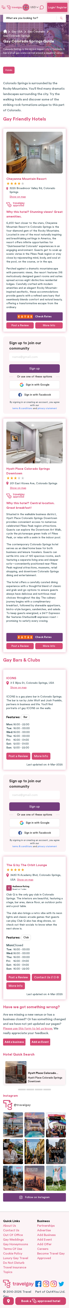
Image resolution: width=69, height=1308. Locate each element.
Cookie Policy (12, 1253)
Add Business (46, 1235)
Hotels (8, 70)
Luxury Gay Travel (15, 1258)
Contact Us (42, 977)
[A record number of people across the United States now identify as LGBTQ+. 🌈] (56, 1124)
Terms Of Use (12, 1248)
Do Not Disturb (13, 1262)
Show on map (18, 196)
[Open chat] (41, 7)
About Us (9, 1225)
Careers (42, 1248)
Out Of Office (13, 1235)
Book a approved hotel (40, 1301)
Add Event (44, 1239)
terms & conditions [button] (22, 408)
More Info (49, 325)
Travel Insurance (14, 1267)
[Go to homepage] (14, 7)
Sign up (34, 368)
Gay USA (17, 31)
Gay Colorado (36, 31)
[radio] (8, 183)
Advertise (44, 1230)
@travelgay (22, 1105)
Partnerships (46, 1225)
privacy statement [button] (47, 408)
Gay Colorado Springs (16, 36)
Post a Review (18, 756)
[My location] (8, 1301)
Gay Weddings (13, 1239)
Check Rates (43, 316)
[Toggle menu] (3, 7)
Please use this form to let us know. (28, 1028)
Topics (7, 1272)
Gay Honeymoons (15, 1244)
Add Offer (44, 1244)
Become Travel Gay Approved (51, 1256)
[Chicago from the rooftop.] (13, 1178)
